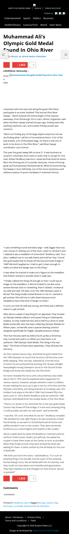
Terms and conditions (16, 520)
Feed (33, 520)
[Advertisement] (34, 210)
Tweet (6, 65)
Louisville (18, 506)
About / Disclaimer (14, 517)
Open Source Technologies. (46, 530)
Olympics (44, 506)
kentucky (8, 506)
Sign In (37, 8)
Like (18, 65)
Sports (27, 502)
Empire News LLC (43, 525)
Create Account (53, 8)
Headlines (18, 502)
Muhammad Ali (31, 506)
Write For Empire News (19, 8)
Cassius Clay (52, 502)
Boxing (41, 502)
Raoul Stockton (37, 56)
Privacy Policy (34, 517)
